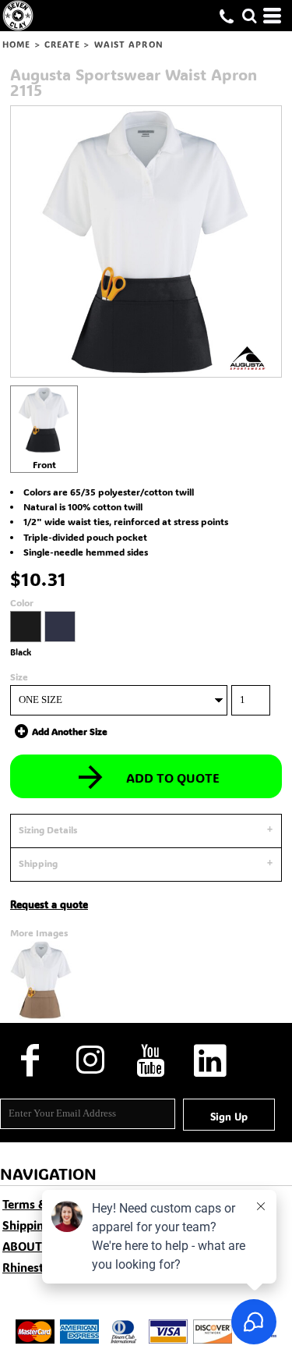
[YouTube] (150, 1060)
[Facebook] (30, 1060)
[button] (249, 15)
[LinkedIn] (210, 1060)
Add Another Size (69, 731)
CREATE (62, 44)
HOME (16, 44)
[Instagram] (90, 1060)
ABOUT (22, 1246)
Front (44, 464)
